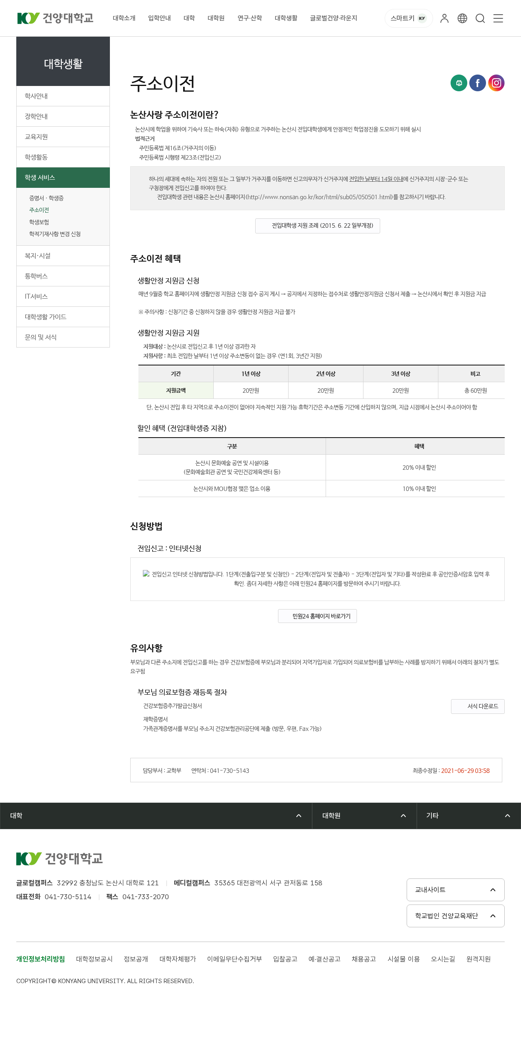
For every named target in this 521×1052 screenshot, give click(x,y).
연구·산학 (250, 18)
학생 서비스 (40, 178)
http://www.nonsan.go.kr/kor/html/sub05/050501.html (319, 197)
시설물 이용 (403, 959)
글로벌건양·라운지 (333, 18)
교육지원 (36, 137)
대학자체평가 (178, 959)
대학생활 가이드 (45, 317)
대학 (189, 18)
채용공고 (364, 959)
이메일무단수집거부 (234, 959)
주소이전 (39, 210)
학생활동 (36, 157)
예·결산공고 (325, 959)
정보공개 (136, 959)
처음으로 (140, 46)
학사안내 (36, 96)
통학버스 (36, 276)
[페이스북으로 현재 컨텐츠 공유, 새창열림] (477, 83)
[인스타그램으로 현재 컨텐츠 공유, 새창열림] (496, 83)
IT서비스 (36, 297)
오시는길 (443, 959)
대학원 (216, 18)
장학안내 (36, 117)
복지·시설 (37, 256)
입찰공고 (285, 959)
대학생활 (286, 18)
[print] (459, 83)
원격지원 (478, 959)
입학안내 (159, 18)
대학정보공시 (94, 959)
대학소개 (124, 18)
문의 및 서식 (41, 337)
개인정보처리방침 (40, 959)
